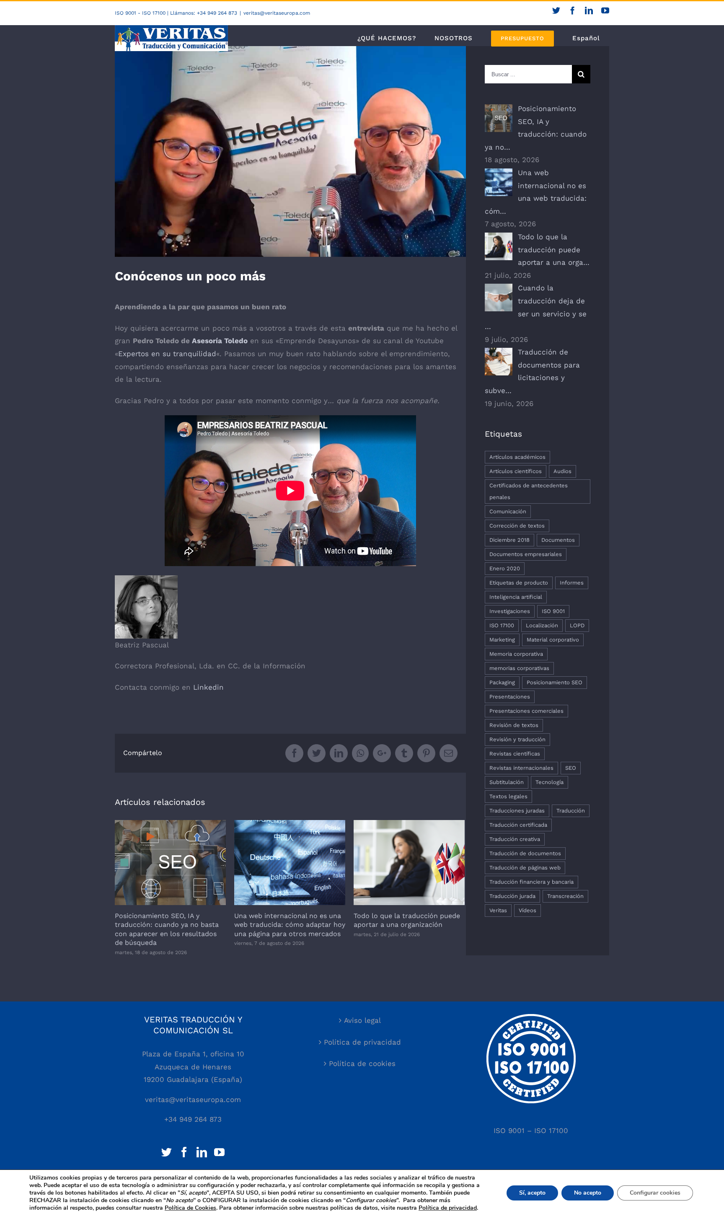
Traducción (570, 810)
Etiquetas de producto (518, 583)
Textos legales (508, 796)
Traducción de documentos (525, 853)
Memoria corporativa (516, 654)
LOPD (577, 625)
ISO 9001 (553, 611)
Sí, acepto (532, 1193)
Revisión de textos (513, 725)
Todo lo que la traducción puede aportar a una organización (409, 862)
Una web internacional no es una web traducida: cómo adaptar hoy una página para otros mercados (290, 862)
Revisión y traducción (517, 739)
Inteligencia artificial (515, 597)
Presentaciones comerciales (526, 711)
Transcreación (565, 896)
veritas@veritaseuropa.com (276, 13)
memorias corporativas (519, 668)
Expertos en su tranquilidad (167, 353)
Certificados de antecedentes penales (528, 491)
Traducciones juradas (517, 810)
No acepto (587, 1193)
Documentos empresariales (525, 554)
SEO (570, 768)
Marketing (502, 639)
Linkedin (208, 687)
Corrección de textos (517, 526)
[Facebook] (184, 1152)
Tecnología (549, 782)
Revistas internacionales (521, 768)
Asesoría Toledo (220, 340)
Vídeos (527, 910)
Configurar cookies (655, 1193)
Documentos (558, 540)
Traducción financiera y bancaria (531, 882)
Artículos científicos (515, 471)
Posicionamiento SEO (554, 682)
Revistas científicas (514, 753)
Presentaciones (509, 696)
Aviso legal (362, 1020)
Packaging (502, 682)
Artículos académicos (517, 457)
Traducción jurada (512, 896)
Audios (562, 471)
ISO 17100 (501, 625)
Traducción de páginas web (525, 867)
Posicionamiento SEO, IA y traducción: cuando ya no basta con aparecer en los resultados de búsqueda (170, 862)
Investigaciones (509, 611)
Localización (542, 625)
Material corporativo (553, 639)
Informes (572, 583)
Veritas (498, 910)
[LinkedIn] (202, 1152)
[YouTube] (219, 1152)
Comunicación (507, 511)
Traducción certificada (518, 825)
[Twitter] (166, 1152)
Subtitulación (506, 782)
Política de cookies (362, 1063)
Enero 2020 (504, 568)
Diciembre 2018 (509, 540)
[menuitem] (386, 38)
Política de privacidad (362, 1042)
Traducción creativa (514, 839)
